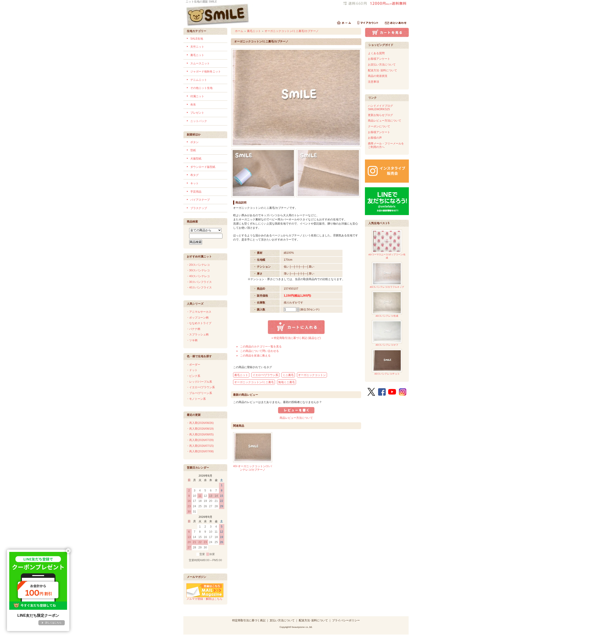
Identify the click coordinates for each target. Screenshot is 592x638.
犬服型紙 (195, 158)
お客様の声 (375, 137)
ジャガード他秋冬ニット (205, 71)
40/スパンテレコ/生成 (387, 316)
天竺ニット (197, 46)
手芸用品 (195, 191)
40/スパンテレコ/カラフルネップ (387, 287)
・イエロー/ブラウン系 (200, 387)
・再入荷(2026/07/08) (200, 451)
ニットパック (198, 121)
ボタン (194, 142)
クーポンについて (379, 126)
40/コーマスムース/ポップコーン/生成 (387, 256)
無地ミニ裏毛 (286, 382)
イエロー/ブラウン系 (265, 375)
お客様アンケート (379, 58)
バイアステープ (200, 199)
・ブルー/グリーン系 (199, 393)
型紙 (193, 150)
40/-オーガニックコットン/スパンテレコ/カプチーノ (252, 468)
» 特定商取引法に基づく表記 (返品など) (296, 338)
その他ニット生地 (201, 88)
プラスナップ (198, 208)
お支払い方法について (382, 64)
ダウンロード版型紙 (202, 167)
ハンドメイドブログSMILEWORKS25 (380, 107)
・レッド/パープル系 (199, 381)
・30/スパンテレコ (198, 270)
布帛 (193, 104)
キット (194, 183)
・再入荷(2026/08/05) (200, 434)
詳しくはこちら (53, 622)
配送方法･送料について (382, 70)
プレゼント (197, 112)
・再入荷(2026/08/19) (200, 428)
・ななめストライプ (198, 323)
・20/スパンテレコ (198, 264)
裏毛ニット (197, 55)
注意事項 (373, 81)
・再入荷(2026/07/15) (200, 445)
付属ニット (197, 96)
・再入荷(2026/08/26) (200, 423)
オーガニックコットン (312, 375)
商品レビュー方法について (296, 417)
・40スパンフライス (199, 287)
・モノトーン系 (196, 398)
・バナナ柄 (193, 329)
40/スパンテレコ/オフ (387, 345)
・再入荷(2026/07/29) (200, 440)
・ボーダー (193, 364)
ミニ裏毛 (288, 375)
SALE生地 (196, 38)
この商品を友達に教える (255, 355)
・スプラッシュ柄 (197, 334)
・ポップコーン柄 (197, 317)
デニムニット (198, 79)
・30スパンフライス (199, 282)
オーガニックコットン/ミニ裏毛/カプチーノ (292, 31)
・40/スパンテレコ (198, 276)
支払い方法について (282, 620)
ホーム (239, 31)
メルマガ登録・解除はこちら (204, 598)
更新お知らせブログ (380, 115)
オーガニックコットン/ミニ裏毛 (254, 382)
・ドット (191, 370)
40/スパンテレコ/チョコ (386, 373)
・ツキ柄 (191, 340)
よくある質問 (376, 53)
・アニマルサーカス (198, 311)
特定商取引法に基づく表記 (248, 620)
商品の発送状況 (377, 76)
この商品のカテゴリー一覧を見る (261, 346)
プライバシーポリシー (346, 620)
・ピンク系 (193, 376)
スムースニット (200, 63)
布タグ (194, 175)
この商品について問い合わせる (259, 351)
